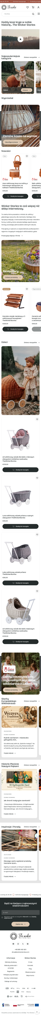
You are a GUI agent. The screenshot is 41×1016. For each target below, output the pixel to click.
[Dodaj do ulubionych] (27, 156)
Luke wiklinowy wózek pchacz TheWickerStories (14, 573)
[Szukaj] (33, 14)
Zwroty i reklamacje (11, 978)
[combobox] (19, 13)
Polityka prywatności (11, 975)
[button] (33, 7)
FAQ (30, 969)
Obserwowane (30, 972)
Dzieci (3, 62)
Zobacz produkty (11, 277)
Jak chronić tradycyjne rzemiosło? (17, 801)
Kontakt (30, 965)
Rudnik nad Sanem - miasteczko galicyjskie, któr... (16, 739)
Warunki (25, 917)
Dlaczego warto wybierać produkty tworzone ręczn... (17, 862)
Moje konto (30, 975)
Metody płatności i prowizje (10, 967)
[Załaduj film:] (20, 39)
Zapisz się (19, 924)
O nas (30, 962)
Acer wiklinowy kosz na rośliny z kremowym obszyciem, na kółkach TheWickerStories (15, 185)
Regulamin (10, 971)
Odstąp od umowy (10, 981)
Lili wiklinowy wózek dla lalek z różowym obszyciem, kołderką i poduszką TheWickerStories (18, 459)
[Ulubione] (27, 7)
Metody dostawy (11, 962)
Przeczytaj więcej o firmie (10, 235)
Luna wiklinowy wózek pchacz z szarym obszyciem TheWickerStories (17, 517)
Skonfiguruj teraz (11, 142)
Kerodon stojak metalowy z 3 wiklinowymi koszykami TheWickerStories (13, 318)
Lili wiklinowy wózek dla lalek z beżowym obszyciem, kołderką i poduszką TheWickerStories (18, 631)
